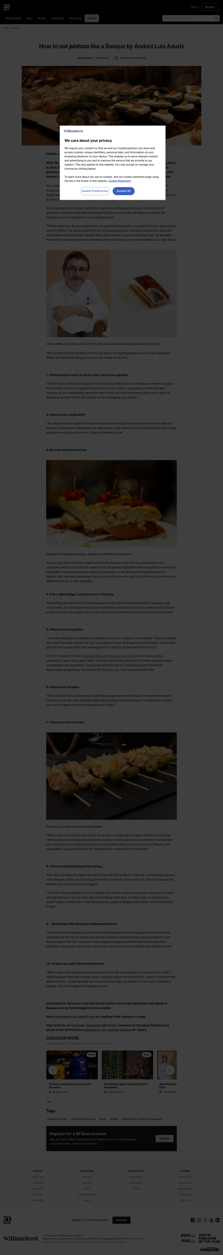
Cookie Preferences (95, 191)
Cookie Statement (119, 181)
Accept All (124, 191)
